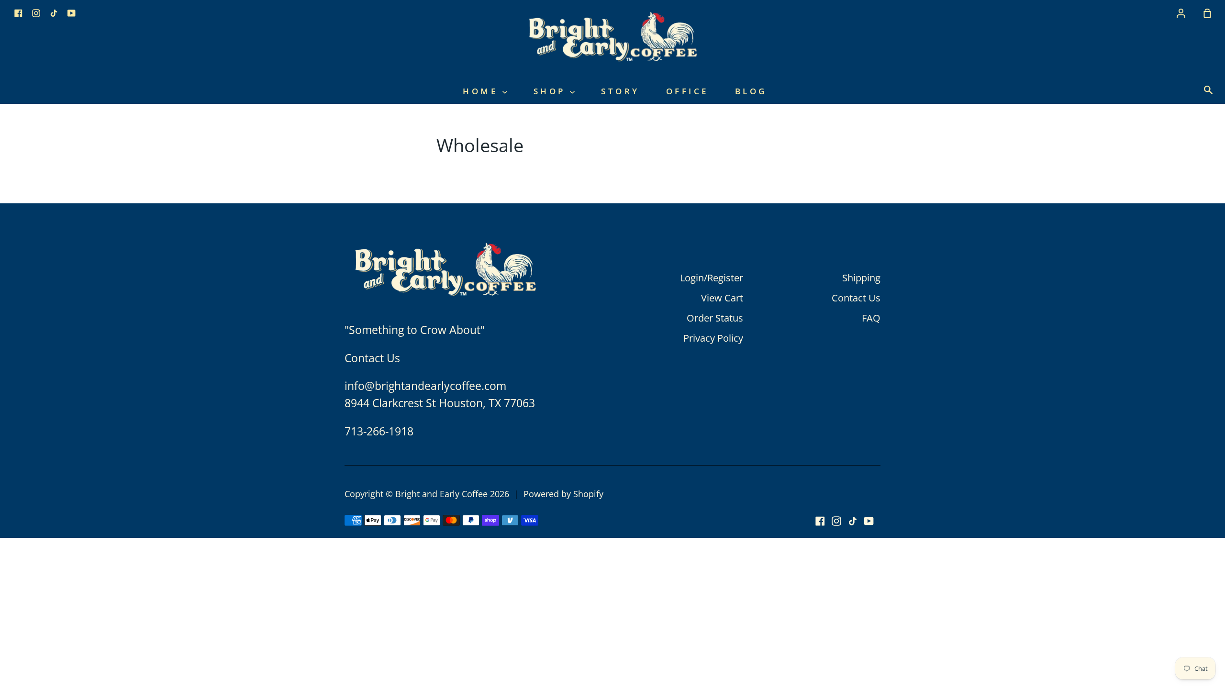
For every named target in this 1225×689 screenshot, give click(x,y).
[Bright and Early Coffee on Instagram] (836, 521)
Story (620, 91)
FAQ (871, 317)
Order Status (715, 317)
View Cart (722, 297)
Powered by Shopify (563, 494)
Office (687, 91)
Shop (552, 91)
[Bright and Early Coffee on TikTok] (853, 521)
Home (482, 91)
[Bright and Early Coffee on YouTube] (869, 521)
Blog (751, 91)
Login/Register (711, 277)
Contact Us (856, 297)
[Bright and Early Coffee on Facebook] (820, 521)
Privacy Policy (713, 338)
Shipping (861, 277)
